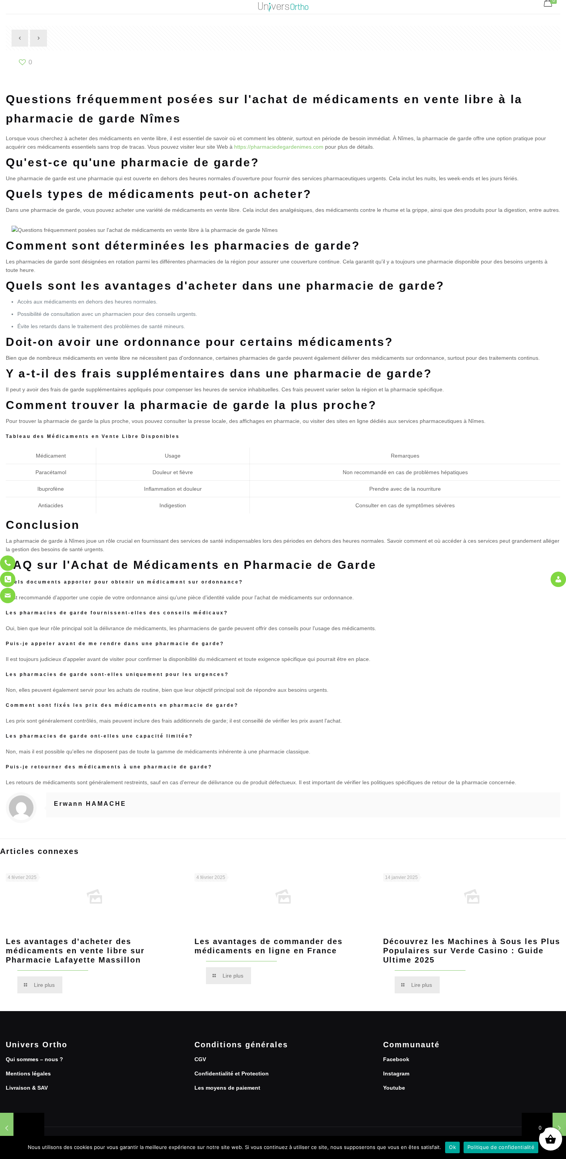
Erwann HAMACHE (90, 803)
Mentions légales (28, 1073)
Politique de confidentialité (500, 1147)
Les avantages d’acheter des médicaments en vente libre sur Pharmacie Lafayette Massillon (75, 950)
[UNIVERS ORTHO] (283, 7)
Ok (452, 1147)
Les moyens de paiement (227, 1088)
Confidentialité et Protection (231, 1073)
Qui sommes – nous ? (34, 1059)
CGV (200, 1059)
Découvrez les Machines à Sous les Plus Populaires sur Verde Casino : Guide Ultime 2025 (471, 950)
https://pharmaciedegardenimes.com (278, 147)
